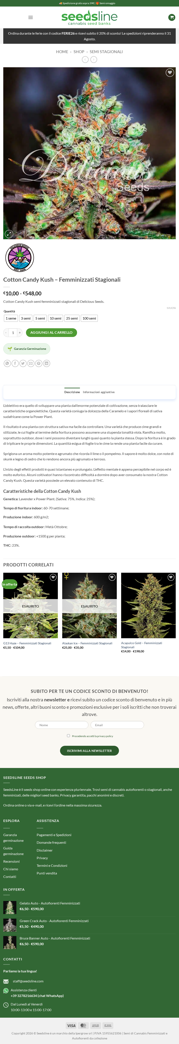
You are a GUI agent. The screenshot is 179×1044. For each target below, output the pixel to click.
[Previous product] (93, 59)
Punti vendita (47, 873)
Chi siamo (10, 869)
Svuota (171, 307)
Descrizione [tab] (72, 392)
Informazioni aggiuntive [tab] (99, 392)
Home (62, 51)
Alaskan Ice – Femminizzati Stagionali (87, 643)
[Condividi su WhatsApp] (7, 363)
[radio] (11, 318)
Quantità (9, 311)
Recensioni (11, 861)
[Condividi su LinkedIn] (46, 363)
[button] (30, 17)
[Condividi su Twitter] (23, 363)
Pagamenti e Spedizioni (54, 835)
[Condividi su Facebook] (15, 363)
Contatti (9, 876)
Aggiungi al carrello (51, 332)
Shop (79, 51)
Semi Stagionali (106, 51)
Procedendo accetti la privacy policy (92, 736)
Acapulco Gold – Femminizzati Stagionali (141, 645)
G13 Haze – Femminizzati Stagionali (27, 643)
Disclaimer (45, 850)
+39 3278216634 (24, 995)
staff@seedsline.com (28, 981)
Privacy (42, 858)
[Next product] (85, 59)
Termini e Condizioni (52, 865)
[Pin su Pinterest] (38, 363)
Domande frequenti (51, 842)
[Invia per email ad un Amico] (30, 363)
